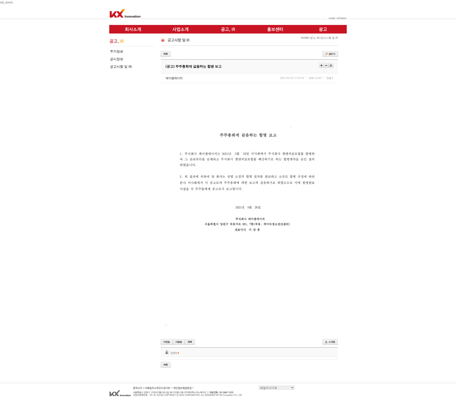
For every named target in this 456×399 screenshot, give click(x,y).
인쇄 (331, 65)
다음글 (179, 342)
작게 (326, 65)
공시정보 (116, 59)
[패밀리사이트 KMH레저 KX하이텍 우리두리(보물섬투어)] (276, 387)
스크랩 (330, 342)
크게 (321, 65)
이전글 (167, 342)
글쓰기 (330, 54)
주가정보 (116, 51)
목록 (166, 54)
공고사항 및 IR (121, 66)
